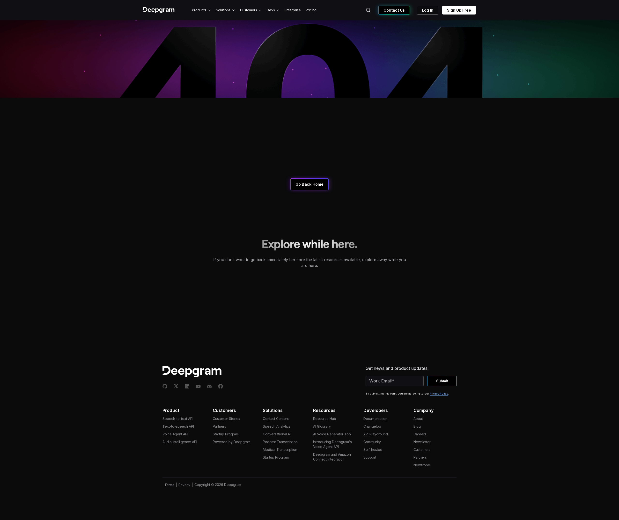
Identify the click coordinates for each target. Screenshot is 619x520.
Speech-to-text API (177, 419)
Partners (219, 426)
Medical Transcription (280, 449)
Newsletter (422, 442)
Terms (169, 485)
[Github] (164, 386)
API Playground (375, 434)
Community (372, 442)
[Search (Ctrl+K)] (368, 10)
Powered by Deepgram (232, 442)
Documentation (375, 419)
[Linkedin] (187, 386)
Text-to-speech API (178, 426)
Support (369, 457)
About (418, 419)
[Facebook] (220, 386)
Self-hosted (372, 449)
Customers (248, 10)
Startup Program (226, 434)
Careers (419, 434)
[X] (176, 386)
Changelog (372, 426)
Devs (271, 10)
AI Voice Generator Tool (332, 434)
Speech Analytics (276, 426)
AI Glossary (322, 426)
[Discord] (209, 386)
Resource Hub (324, 419)
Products (199, 10)
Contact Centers (276, 419)
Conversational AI (277, 434)
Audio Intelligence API (179, 442)
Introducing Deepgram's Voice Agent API (332, 444)
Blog (417, 426)
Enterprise (293, 10)
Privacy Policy (439, 393)
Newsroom (422, 465)
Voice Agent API (175, 434)
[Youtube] (198, 386)
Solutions (223, 10)
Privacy (184, 485)
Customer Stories (226, 419)
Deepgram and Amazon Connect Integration (332, 456)
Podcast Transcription (280, 442)
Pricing (311, 10)
